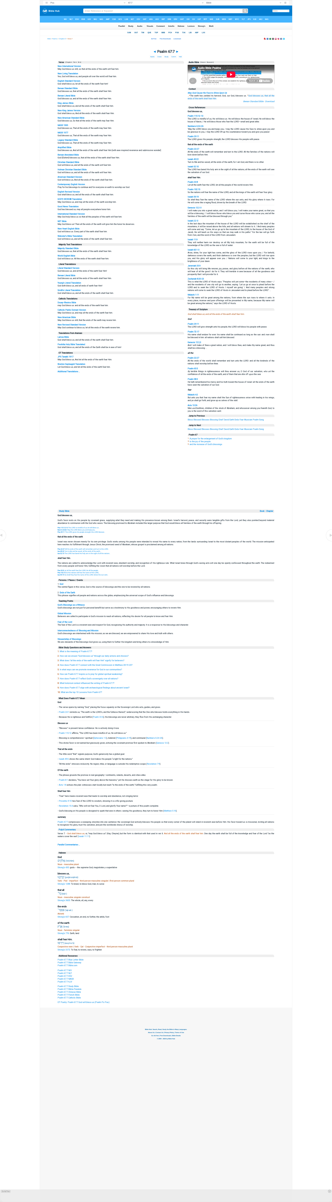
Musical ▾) (210, 62)
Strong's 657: (64, 917)
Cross (159, 57)
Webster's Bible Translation (70, 236)
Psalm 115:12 (65, 733)
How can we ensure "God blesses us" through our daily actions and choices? (94, 656)
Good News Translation (68, 206)
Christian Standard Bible (68, 162)
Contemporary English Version (71, 184)
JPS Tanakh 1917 (65, 356)
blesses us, (258, 95)
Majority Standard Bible (68, 248)
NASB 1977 (63, 132)
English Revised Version (69, 192)
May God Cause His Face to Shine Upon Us (207, 93)
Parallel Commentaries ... (69, 844)
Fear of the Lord (65, 622)
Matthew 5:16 (170, 811)
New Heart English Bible (68, 228)
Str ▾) (79, 62)
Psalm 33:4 (98, 717)
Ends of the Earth (67, 592)
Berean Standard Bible (68, 88)
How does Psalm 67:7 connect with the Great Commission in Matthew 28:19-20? (96, 665)
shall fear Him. (210, 98)
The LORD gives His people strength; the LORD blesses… (81, 532)
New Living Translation (68, 73)
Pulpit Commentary (67, 829)
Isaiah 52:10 (193, 166)
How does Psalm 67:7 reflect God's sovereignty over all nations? (89, 678)
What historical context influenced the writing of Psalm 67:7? (87, 683)
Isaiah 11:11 (83, 836)
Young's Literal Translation (69, 283)
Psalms (54, 39)
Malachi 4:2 (193, 394)
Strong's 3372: (64, 950)
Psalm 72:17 (193, 331)
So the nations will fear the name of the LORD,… (79, 573)
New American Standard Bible (71, 118)
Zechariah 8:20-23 (196, 279)
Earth (231, 419)
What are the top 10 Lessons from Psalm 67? (81, 692)
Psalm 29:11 (193, 136)
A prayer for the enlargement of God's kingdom (211, 438)
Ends (236, 419)
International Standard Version (71, 214)
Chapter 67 (62, 39)
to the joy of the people (200, 441)
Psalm (256, 419)
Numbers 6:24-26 (195, 126)
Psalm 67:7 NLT (65, 973)
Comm (174, 57)
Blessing (214, 419)
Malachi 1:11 (193, 295)
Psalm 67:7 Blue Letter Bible (71, 959)
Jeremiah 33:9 (194, 266)
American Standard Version (70, 177)
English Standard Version (69, 81)
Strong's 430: (64, 867)
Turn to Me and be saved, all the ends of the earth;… (79, 551)
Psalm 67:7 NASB (66, 979)
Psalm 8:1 (63, 780)
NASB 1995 (63, 125)
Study (166, 57)
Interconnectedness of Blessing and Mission (78, 630)
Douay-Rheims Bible (67, 302)
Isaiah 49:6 (64, 759)
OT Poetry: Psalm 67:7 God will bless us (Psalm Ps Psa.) (83, 1002)
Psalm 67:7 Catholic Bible (69, 997)
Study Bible (64, 511)
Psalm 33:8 (193, 182)
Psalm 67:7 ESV (65, 976)
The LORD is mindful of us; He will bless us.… (79, 528)
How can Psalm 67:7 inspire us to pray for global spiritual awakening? (91, 674)
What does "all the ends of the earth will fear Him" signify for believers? (92, 660)
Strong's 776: (64, 933)
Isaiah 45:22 (193, 159)
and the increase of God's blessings (206, 444)
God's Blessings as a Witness (71, 605)
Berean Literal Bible (66, 95)
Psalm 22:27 (193, 149)
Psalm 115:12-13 (195, 116)
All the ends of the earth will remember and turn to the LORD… (83, 549)
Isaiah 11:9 (193, 239)
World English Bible (66, 256)
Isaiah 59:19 (193, 197)
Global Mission (64, 613)
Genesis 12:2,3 (194, 342)
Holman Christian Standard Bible (72, 169)
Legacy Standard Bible (68, 140)
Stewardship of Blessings (69, 639)
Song (261, 419)
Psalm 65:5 (193, 368)
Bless (190, 419)
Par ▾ (75, 62)
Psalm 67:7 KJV (65, 982)
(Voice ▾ (202, 62)
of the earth (198, 98)
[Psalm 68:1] (329, 541)
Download (269, 101)
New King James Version (69, 110)
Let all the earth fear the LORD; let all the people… (78, 570)
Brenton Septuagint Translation (71, 364)
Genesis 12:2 (162, 743)
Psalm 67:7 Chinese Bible (69, 992)
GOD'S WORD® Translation (70, 199)
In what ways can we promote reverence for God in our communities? (91, 669)
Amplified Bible (64, 147)
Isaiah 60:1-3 (193, 250)
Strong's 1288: (64, 884)
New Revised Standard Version (72, 324)
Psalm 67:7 (63, 822)
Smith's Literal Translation (69, 290)
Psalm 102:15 (194, 189)
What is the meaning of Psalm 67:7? (76, 651)
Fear (242, 419)
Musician (248, 419)
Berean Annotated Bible (68, 155)
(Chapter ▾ (68, 62)
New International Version (69, 66)
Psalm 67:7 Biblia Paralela (69, 989)
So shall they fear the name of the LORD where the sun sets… (83, 575)
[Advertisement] (166, 491)
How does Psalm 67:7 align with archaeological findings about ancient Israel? (95, 687)
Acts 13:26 (192, 405)
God (250, 95)
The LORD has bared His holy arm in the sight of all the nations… (84, 553)
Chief (220, 419)
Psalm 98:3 (193, 379)
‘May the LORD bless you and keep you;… (77, 530)
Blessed (197, 419)
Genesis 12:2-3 (195, 207)
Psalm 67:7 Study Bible (68, 986)
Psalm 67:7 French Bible (69, 995)
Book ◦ (263, 511)
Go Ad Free (6, 1191)
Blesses (205, 419)
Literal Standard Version (68, 268)
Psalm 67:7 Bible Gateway (69, 962)
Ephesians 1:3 (100, 738)
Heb (180, 57)
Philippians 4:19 (123, 738)
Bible (49, 39)
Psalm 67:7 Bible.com (67, 965)
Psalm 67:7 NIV (65, 970)
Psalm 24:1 (64, 712)
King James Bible (66, 103)
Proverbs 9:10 (65, 801)
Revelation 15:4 (66, 806)
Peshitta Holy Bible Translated (71, 344)
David (226, 419)
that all (268, 95)
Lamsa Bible (63, 337)
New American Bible (67, 317)
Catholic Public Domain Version (72, 310)
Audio (152, 57)
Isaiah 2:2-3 (193, 221)
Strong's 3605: (64, 900)
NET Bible (62, 221)
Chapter (270, 511)
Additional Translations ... (69, 371)
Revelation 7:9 (153, 764)
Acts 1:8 (62, 785)
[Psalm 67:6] (3, 541)
